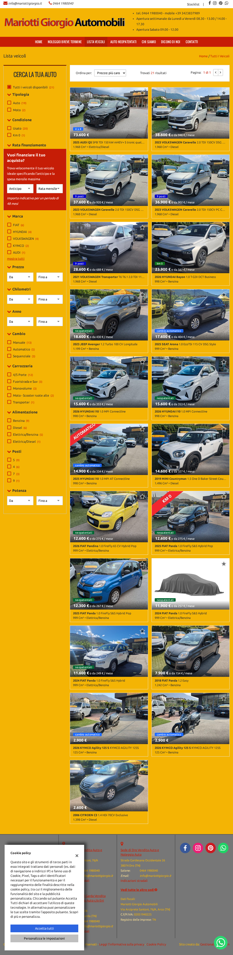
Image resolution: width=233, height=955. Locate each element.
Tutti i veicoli (220, 56)
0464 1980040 (63, 3)
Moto (19, 110)
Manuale (22, 342)
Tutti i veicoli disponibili (33, 87)
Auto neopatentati (123, 41)
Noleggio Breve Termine (65, 41)
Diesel (20, 428)
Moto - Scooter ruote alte (33, 395)
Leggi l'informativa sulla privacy (121, 944)
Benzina (21, 420)
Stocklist (193, 4)
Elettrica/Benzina (28, 434)
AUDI (19, 252)
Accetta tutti (44, 928)
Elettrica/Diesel (27, 441)
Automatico (24, 349)
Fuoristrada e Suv (27, 381)
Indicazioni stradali (134, 880)
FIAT (18, 225)
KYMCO (21, 246)
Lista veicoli (96, 41)
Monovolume (25, 388)
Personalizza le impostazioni (44, 938)
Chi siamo (149, 41)
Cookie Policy (156, 944)
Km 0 (19, 135)
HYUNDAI (22, 232)
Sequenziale (24, 356)
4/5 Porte (23, 375)
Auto (19, 103)
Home (39, 41)
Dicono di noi (170, 41)
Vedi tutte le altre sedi (137, 890)
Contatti (192, 41)
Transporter (23, 402)
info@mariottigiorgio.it (25, 3)
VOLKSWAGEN (26, 238)
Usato (20, 128)
